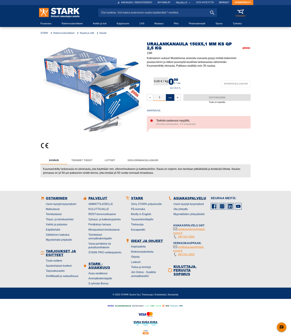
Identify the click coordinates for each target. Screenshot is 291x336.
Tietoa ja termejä (141, 267)
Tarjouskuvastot (55, 270)
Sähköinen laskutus (57, 234)
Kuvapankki (138, 229)
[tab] (53, 160)
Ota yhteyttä (180, 209)
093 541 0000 (186, 236)
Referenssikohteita (142, 251)
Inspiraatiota (138, 246)
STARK (44, 33)
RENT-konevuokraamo (102, 214)
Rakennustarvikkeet (63, 33)
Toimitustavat (53, 214)
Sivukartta (173, 294)
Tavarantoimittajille (142, 219)
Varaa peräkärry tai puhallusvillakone (99, 245)
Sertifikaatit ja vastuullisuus (62, 276)
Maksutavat (52, 209)
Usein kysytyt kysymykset (61, 204)
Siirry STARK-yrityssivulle (146, 204)
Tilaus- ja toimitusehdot (59, 219)
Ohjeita (135, 256)
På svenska (138, 209)
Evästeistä (160, 294)
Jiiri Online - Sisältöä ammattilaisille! (143, 274)
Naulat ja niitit (87, 33)
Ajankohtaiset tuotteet (59, 265)
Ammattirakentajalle (100, 278)
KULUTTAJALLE (98, 209)
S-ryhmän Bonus (98, 283)
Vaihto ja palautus (56, 224)
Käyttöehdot (53, 229)
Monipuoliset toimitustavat (103, 229)
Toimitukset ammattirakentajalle (100, 236)
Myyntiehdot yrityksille (59, 239)
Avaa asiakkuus (97, 273)
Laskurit (135, 262)
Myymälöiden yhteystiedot (188, 214)
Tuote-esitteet (54, 260)
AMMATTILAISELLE (100, 204)
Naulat (103, 33)
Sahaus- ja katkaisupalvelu (104, 219)
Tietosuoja (137, 224)
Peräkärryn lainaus (99, 224)
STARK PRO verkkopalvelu (104, 252)
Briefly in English (141, 214)
